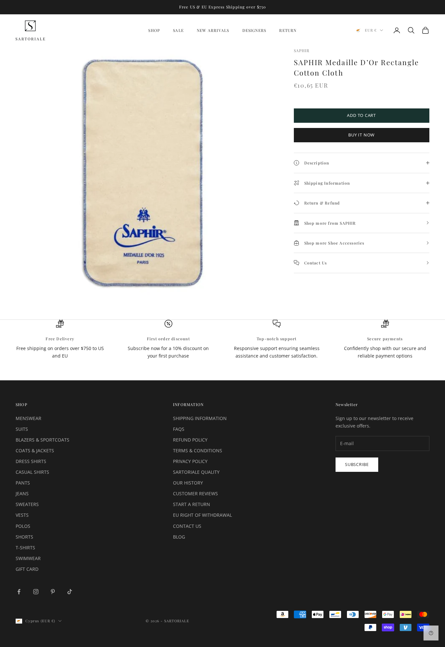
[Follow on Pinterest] (53, 591)
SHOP (154, 30)
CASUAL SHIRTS (32, 472)
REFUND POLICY (190, 440)
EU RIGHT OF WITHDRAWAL (202, 515)
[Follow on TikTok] (69, 591)
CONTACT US (187, 526)
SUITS (22, 429)
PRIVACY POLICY (190, 461)
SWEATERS (27, 504)
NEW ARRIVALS (213, 30)
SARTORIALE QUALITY (196, 472)
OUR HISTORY (188, 483)
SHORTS (24, 537)
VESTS (22, 515)
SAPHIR (302, 50)
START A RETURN (191, 504)
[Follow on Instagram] (36, 591)
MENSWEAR (28, 418)
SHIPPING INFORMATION (200, 418)
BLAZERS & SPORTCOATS (42, 440)
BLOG (179, 537)
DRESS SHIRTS (31, 461)
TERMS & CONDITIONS (197, 450)
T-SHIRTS (25, 547)
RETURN (287, 30)
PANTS (23, 483)
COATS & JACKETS (35, 450)
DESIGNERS (254, 30)
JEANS (22, 493)
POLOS (23, 526)
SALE (178, 30)
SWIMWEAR (28, 558)
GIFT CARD (27, 569)
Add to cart (361, 115)
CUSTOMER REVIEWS (195, 493)
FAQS (178, 429)
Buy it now (361, 135)
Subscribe (357, 464)
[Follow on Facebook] (19, 591)
